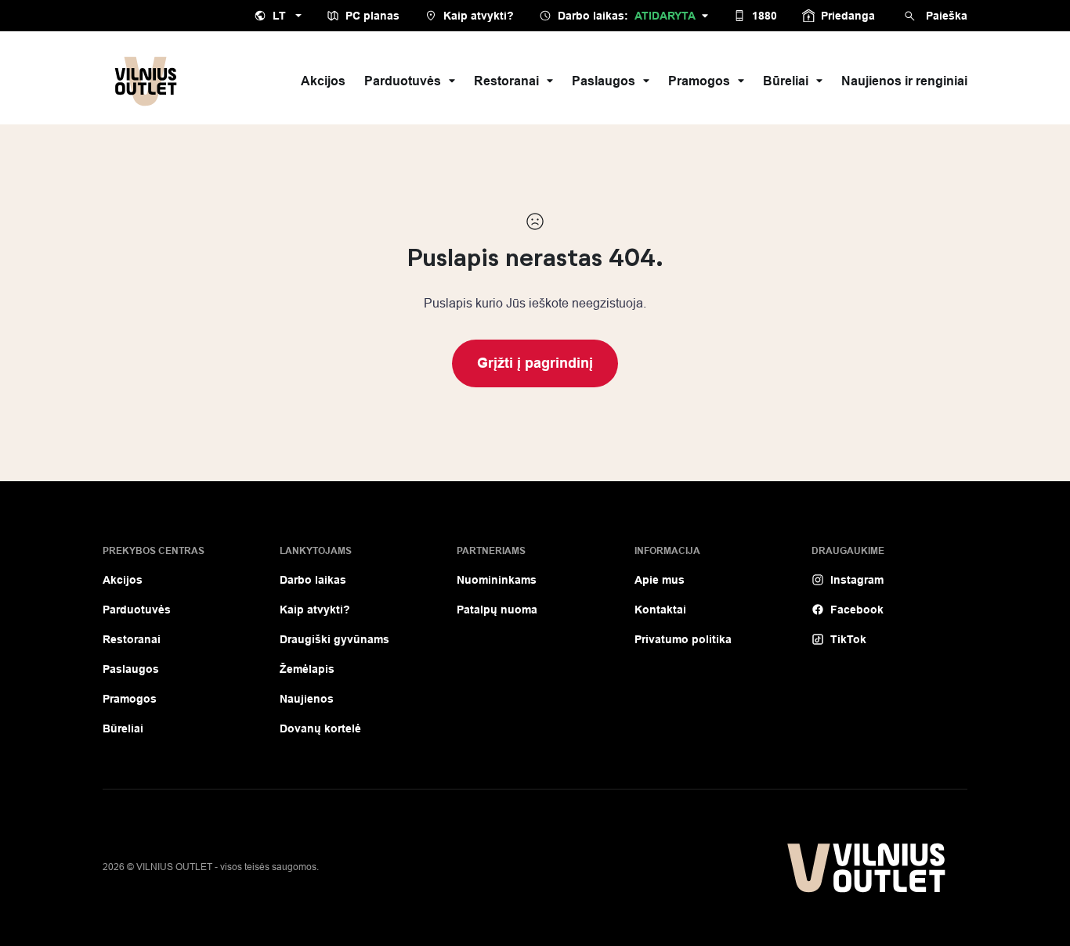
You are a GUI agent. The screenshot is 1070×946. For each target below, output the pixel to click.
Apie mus (659, 580)
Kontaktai (660, 609)
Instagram (857, 580)
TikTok (848, 639)
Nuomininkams (497, 580)
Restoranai (506, 81)
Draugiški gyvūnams (334, 639)
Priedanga (848, 15)
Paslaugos (603, 81)
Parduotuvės (402, 81)
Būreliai (785, 81)
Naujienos (307, 698)
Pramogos (699, 81)
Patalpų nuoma (497, 609)
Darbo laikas (313, 580)
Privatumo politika (683, 639)
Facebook (857, 609)
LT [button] (279, 15)
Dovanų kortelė (320, 728)
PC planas (372, 15)
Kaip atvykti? (478, 15)
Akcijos (323, 81)
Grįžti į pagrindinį (535, 363)
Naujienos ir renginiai (904, 81)
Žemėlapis (307, 669)
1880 (764, 15)
